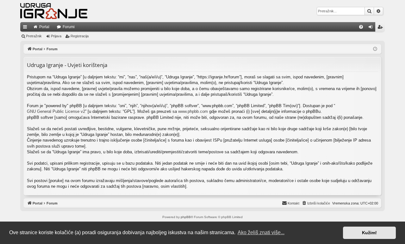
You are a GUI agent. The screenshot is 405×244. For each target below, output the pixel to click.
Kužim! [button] (369, 232)
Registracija (80, 36)
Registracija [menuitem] (381, 28)
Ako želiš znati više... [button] (261, 232)
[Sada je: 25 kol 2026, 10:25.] (375, 49)
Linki (26, 28)
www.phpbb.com (193, 111)
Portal (44, 27)
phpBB (186, 217)
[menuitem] (361, 27)
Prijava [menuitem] (372, 28)
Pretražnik (34, 36)
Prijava (56, 36)
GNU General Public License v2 (56, 111)
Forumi (69, 27)
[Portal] (53, 11)
